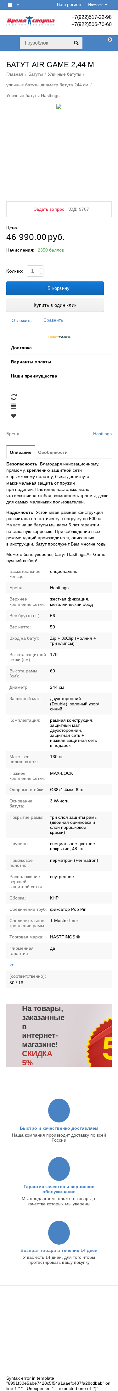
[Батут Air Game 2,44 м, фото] (59, 106)
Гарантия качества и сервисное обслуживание (59, 1189)
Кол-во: (15, 271)
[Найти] (76, 43)
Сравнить (53, 320)
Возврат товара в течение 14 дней (58, 1250)
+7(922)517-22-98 (91, 17)
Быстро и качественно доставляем (59, 1128)
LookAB (14, 1370)
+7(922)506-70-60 (91, 24)
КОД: (72, 209)
